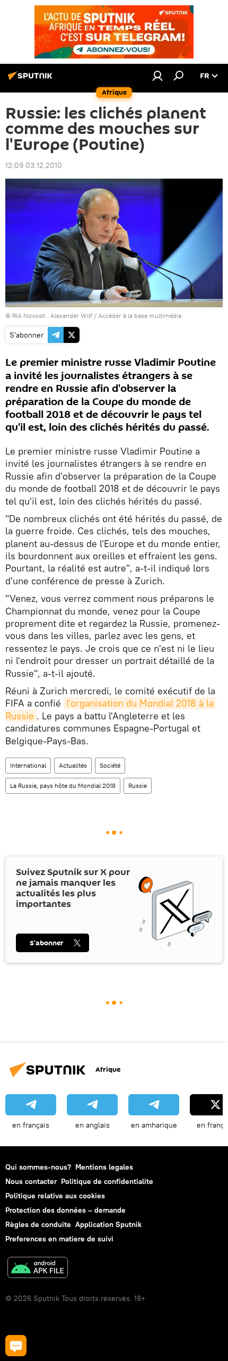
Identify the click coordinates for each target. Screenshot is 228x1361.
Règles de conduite (38, 1224)
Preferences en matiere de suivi (59, 1239)
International (28, 765)
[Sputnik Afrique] (31, 80)
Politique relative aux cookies (55, 1195)
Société (110, 765)
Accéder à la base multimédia (139, 316)
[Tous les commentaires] (16, 1345)
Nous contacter (31, 1181)
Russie (137, 785)
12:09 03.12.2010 (33, 165)
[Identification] (157, 75)
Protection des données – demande (65, 1210)
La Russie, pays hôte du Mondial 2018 (63, 785)
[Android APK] (38, 1269)
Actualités (73, 765)
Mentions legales (104, 1167)
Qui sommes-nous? (38, 1167)
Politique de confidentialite (107, 1181)
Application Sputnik (108, 1224)
